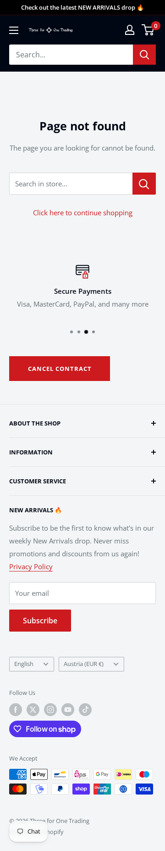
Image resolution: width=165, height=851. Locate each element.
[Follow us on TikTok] (85, 709)
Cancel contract (60, 368)
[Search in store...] (144, 184)
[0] (148, 29)
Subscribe (40, 621)
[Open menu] (13, 30)
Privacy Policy (31, 566)
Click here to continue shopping (82, 212)
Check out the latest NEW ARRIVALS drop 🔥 (82, 7)
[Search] (144, 55)
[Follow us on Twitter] (33, 709)
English (23, 664)
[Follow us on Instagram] (50, 709)
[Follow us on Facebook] (15, 709)
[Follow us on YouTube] (67, 709)
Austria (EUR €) (84, 664)
